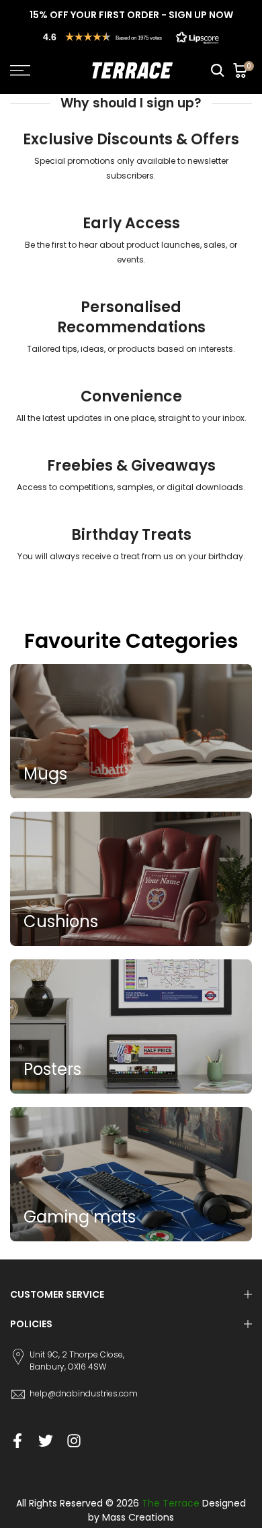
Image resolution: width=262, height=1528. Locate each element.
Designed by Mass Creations (167, 1510)
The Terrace (171, 1503)
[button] (131, 37)
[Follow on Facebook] (17, 1441)
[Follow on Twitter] (45, 1441)
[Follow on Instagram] (74, 1441)
